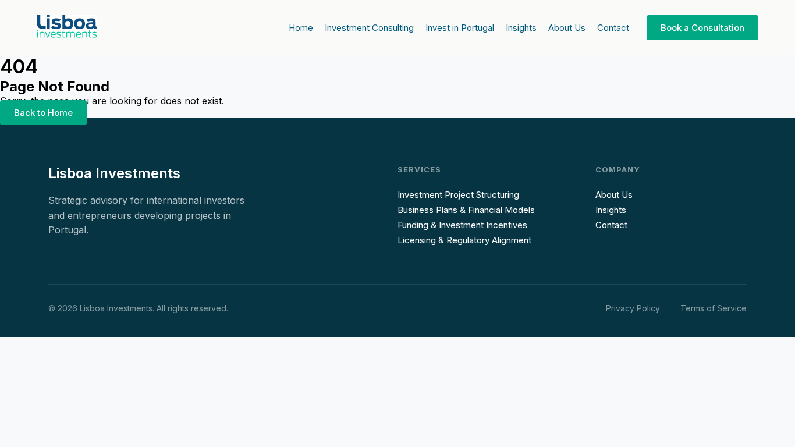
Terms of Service (713, 308)
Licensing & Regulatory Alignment (464, 240)
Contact (613, 27)
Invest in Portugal (459, 27)
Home (301, 27)
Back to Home (43, 112)
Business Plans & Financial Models (466, 209)
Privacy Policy (633, 308)
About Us (566, 27)
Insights (521, 27)
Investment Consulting (369, 27)
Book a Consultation (702, 27)
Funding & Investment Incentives (462, 224)
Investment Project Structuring (458, 194)
